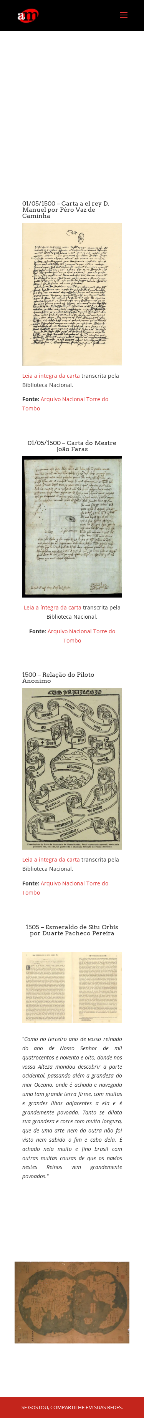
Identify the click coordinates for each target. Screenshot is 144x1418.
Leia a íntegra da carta (51, 375)
